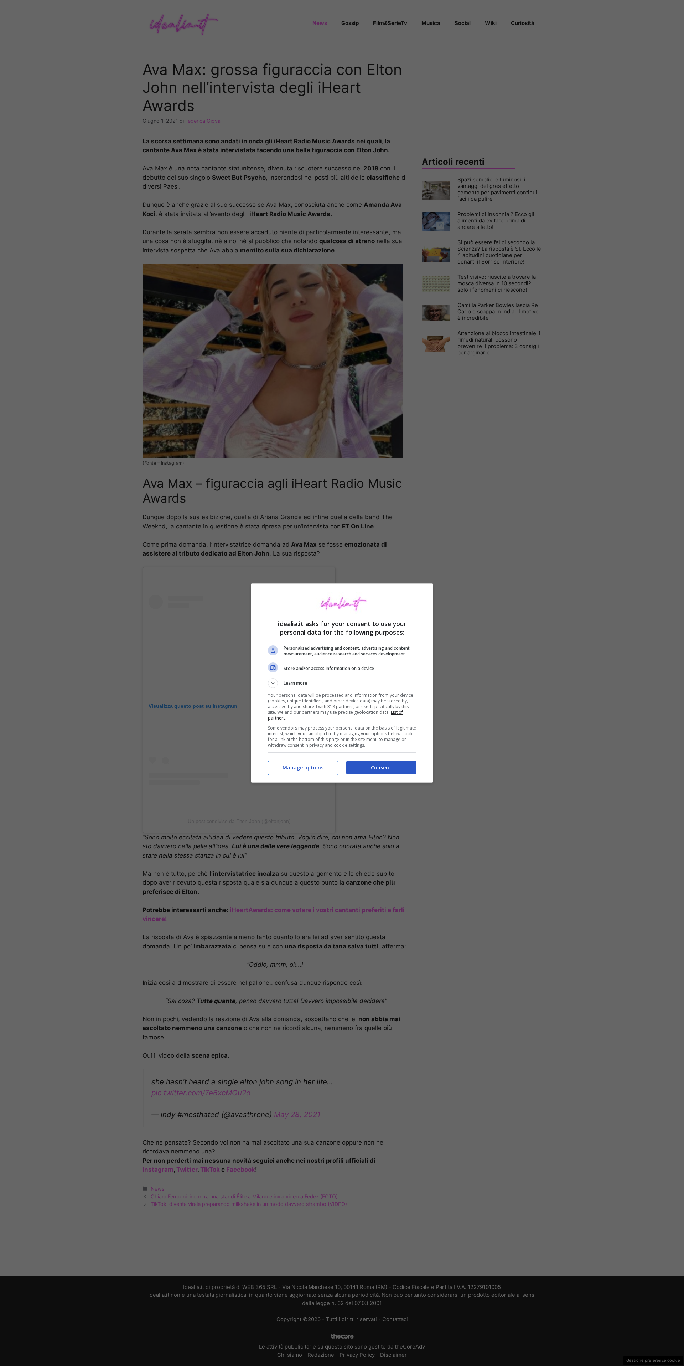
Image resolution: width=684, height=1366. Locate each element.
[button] (342, 683)
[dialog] (342, 683)
